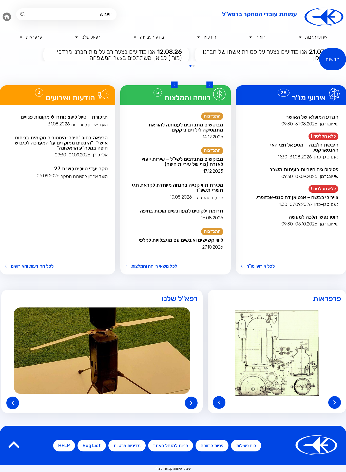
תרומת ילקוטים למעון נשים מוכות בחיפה (181, 211)
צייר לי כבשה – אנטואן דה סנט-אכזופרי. (297, 197)
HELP (64, 445)
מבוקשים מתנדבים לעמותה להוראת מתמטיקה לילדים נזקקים (185, 127)
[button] (209, 85)
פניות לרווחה (212, 445)
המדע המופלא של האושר (312, 117)
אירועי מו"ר (309, 97)
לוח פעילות (246, 445)
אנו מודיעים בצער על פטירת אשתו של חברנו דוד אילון (268, 54)
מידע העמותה (152, 37)
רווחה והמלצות (187, 97)
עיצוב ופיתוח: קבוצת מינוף (173, 468)
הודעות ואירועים (70, 97)
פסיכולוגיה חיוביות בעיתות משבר (304, 169)
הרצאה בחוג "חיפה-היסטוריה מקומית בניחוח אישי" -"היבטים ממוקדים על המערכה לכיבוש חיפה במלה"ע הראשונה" (61, 143)
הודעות (209, 37)
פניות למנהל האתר (170, 445)
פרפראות (34, 37)
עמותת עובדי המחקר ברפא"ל (259, 14)
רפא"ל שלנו (180, 298)
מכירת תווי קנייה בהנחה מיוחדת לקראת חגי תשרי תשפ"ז (177, 187)
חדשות (332, 59)
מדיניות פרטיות (127, 445)
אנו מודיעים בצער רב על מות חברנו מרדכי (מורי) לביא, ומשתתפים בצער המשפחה (119, 54)
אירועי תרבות (316, 37)
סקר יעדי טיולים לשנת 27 (81, 169)
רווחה (260, 37)
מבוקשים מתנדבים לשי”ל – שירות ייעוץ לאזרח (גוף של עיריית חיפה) (182, 161)
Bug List (92, 445)
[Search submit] (22, 14)
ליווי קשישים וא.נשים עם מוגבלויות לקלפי (181, 240)
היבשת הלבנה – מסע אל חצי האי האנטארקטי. (304, 147)
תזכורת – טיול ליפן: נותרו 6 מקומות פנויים (64, 117)
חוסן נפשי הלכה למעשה (313, 217)
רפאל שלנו (90, 37)
